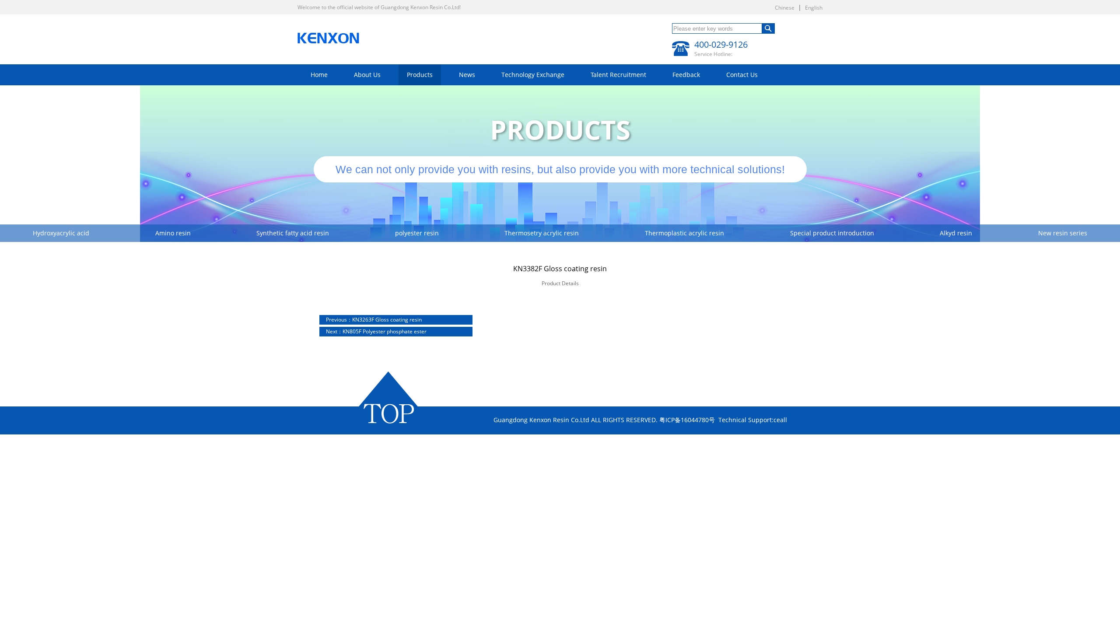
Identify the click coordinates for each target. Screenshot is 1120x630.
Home (319, 74)
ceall (780, 420)
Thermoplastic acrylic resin (684, 233)
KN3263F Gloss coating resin (374, 319)
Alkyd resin (956, 233)
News (467, 74)
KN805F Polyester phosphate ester (376, 331)
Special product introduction (832, 233)
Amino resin (173, 233)
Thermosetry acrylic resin (541, 233)
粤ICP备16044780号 (687, 420)
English (813, 7)
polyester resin (417, 233)
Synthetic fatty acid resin (292, 233)
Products (420, 74)
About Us (367, 74)
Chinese (784, 7)
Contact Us (742, 74)
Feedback (686, 74)
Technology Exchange (532, 74)
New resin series (1062, 233)
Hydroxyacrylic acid (61, 233)
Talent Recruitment (618, 74)
